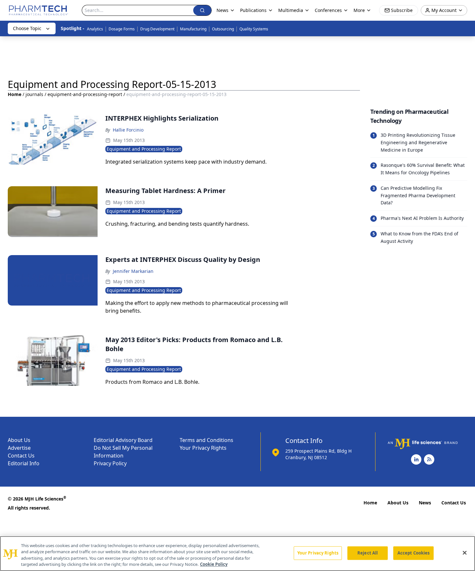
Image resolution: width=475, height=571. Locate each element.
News (425, 503)
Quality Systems (253, 29)
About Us (19, 440)
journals (34, 94)
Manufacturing (193, 29)
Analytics (95, 29)
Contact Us (21, 455)
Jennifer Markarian (133, 271)
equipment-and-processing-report (85, 94)
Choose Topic (27, 28)
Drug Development (157, 29)
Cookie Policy (213, 564)
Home (14, 94)
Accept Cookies (413, 553)
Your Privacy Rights (203, 447)
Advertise (19, 447)
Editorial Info (23, 463)
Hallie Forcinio (128, 130)
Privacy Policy (110, 463)
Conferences (328, 10)
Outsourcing (223, 29)
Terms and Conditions (206, 440)
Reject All (367, 553)
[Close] (465, 552)
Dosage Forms (122, 29)
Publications (253, 10)
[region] (237, 553)
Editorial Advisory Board (123, 440)
